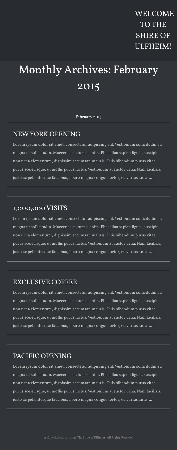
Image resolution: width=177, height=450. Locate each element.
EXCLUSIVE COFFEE (45, 282)
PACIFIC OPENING (42, 356)
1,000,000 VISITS (40, 208)
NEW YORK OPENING (46, 134)
